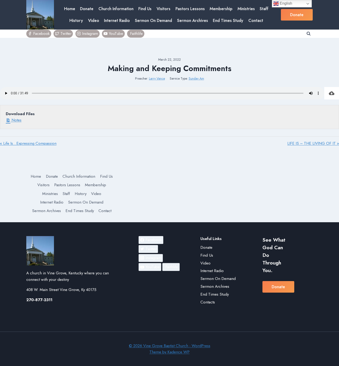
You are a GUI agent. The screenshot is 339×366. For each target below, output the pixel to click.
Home (69, 9)
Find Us (145, 9)
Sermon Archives (192, 21)
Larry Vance (157, 78)
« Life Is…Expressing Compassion (28, 143)
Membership (221, 9)
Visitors (163, 9)
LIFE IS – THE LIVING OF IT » (313, 143)
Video (93, 21)
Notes (15, 120)
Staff (264, 9)
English (285, 3)
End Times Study (228, 21)
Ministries (246, 9)
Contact (255, 21)
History (76, 21)
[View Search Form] (308, 34)
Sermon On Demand (153, 21)
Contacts (207, 302)
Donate (86, 9)
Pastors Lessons (190, 9)
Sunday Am (196, 78)
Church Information (116, 9)
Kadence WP (178, 352)
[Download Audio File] (331, 93)
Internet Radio (117, 21)
